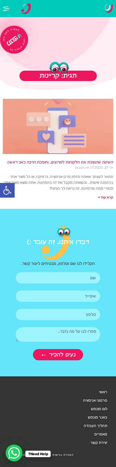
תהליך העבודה (95, 425)
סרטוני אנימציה (95, 400)
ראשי (103, 392)
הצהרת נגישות (62, 455)
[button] (7, 190)
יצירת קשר (98, 442)
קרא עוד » (105, 197)
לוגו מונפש (99, 408)
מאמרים (100, 434)
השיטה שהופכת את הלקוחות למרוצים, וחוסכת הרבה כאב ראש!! (60, 162)
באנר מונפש (97, 417)
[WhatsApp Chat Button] (14, 452)
